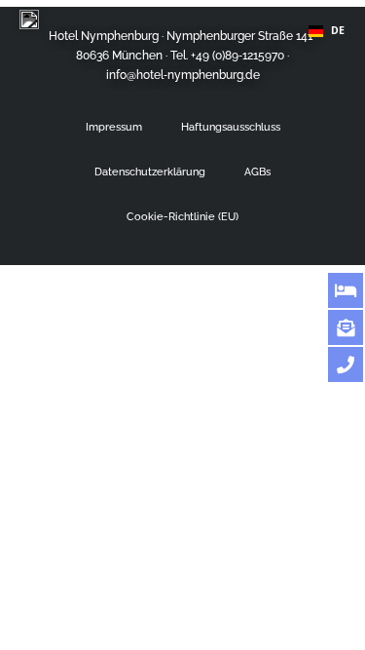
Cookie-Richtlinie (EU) (182, 216)
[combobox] (326, 31)
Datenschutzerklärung (149, 171)
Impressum (114, 127)
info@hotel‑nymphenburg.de (183, 75)
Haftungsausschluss (230, 127)
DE (338, 31)
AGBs (257, 171)
